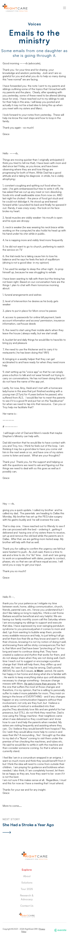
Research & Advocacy (27, 897)
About (26, 876)
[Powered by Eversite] (60, 930)
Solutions (26, 882)
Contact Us (26, 905)
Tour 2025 (27, 889)
